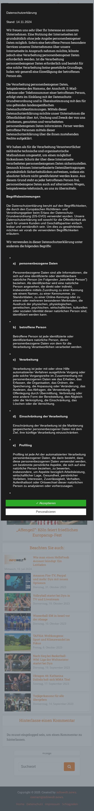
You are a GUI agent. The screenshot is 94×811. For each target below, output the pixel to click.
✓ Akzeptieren (46, 503)
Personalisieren (46, 511)
